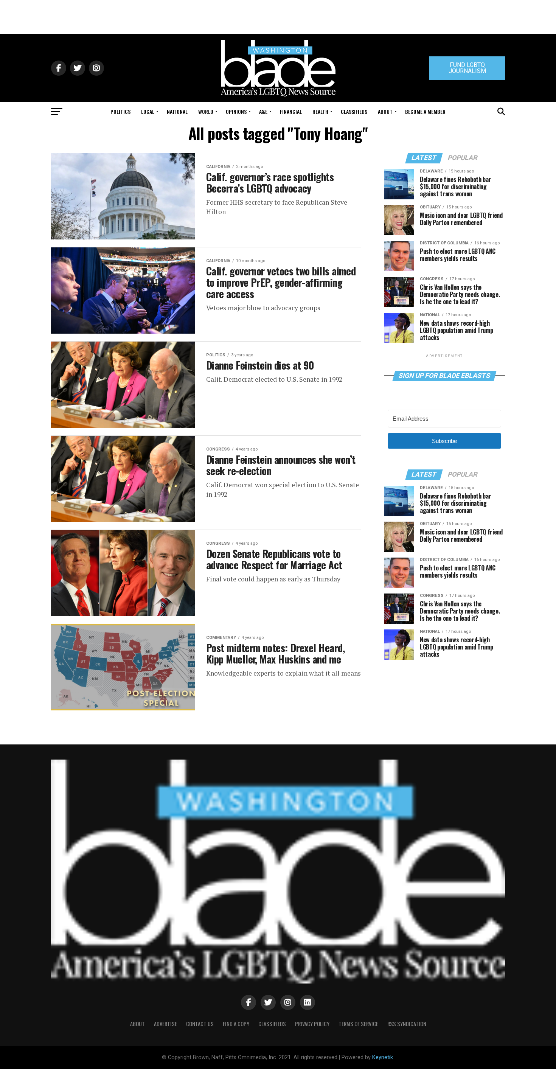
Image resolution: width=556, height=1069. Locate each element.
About (385, 111)
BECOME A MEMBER (425, 111)
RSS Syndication (406, 1024)
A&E (263, 111)
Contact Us (200, 1024)
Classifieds (354, 111)
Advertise (165, 1024)
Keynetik (382, 1057)
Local (147, 111)
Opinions (236, 111)
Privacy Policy (312, 1024)
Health (320, 111)
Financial (291, 111)
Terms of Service (358, 1024)
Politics (120, 111)
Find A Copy (236, 1024)
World (205, 111)
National (177, 111)
